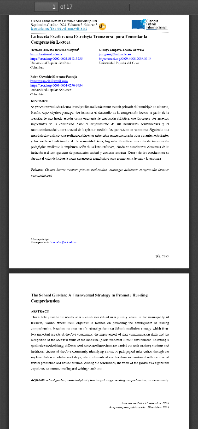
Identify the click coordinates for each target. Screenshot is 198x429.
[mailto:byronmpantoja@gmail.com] (49, 81)
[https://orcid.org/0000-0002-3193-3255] (56, 59)
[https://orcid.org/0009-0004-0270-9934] (56, 85)
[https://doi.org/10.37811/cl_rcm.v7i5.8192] (59, 30)
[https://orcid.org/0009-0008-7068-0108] (124, 59)
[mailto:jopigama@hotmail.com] (115, 54)
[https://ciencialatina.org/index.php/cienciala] (150, 24)
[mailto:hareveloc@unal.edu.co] (46, 54)
